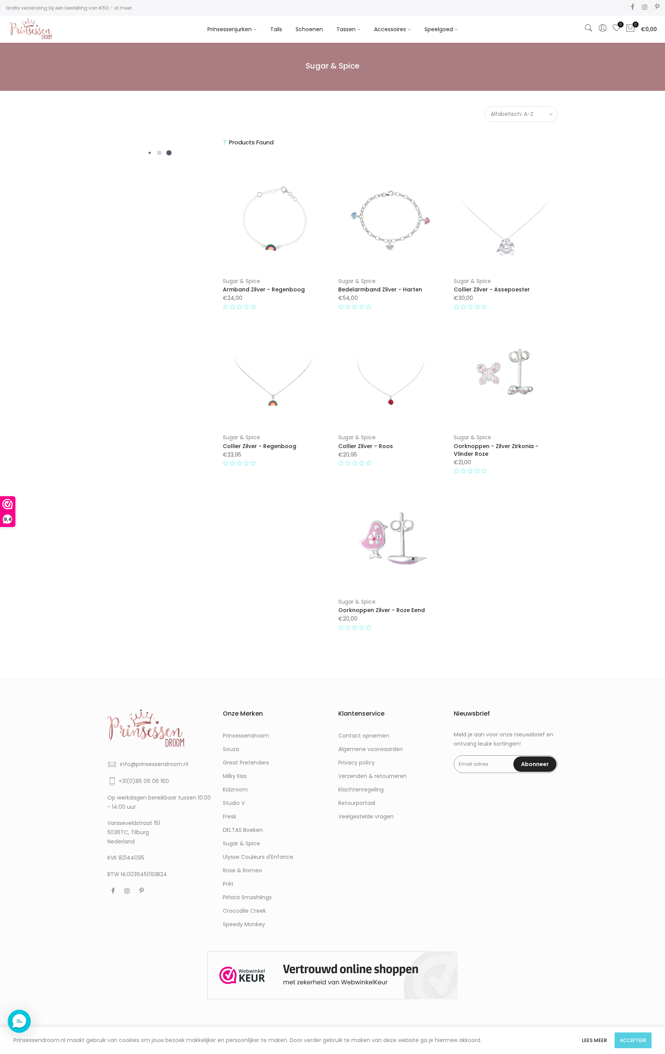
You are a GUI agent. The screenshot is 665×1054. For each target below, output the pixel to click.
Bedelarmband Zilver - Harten (380, 289)
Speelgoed (438, 29)
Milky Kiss (235, 776)
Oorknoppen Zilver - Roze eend (381, 610)
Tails (276, 29)
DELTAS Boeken (243, 830)
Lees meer (594, 1040)
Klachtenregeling (361, 789)
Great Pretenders (246, 762)
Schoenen (309, 29)
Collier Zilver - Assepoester (492, 289)
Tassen (346, 29)
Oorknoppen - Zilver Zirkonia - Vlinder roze (496, 450)
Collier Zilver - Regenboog (259, 446)
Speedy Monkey (244, 924)
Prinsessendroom (246, 735)
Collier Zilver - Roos (365, 446)
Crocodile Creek (244, 911)
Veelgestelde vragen (366, 816)
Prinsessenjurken (229, 29)
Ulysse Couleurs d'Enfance (258, 857)
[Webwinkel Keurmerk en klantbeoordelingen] (332, 975)
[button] (240, 307)
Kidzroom (235, 789)
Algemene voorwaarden (370, 749)
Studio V (234, 803)
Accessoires (390, 29)
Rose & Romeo (242, 870)
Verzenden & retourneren (372, 776)
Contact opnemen (363, 735)
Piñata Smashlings (247, 897)
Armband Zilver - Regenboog (264, 289)
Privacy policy (356, 762)
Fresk (229, 816)
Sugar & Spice (241, 281)
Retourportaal (356, 803)
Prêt (228, 884)
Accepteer (633, 1040)
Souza (231, 749)
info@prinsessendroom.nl (154, 764)
